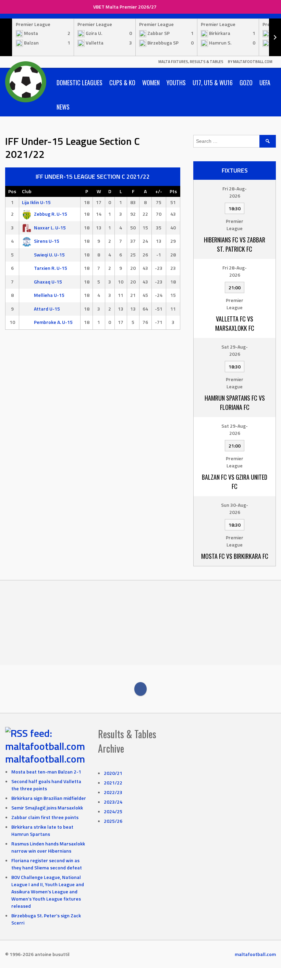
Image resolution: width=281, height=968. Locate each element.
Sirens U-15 (46, 240)
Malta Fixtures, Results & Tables (190, 61)
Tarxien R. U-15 (50, 268)
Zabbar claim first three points (44, 817)
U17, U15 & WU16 (213, 82)
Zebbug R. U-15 (50, 213)
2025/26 (113, 821)
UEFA (264, 82)
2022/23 (113, 792)
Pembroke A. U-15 (53, 322)
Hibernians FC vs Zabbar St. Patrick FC (234, 244)
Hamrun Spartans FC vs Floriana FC (235, 402)
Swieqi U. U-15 (49, 254)
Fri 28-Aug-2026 (234, 192)
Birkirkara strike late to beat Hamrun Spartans (42, 830)
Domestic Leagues (79, 82)
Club (27, 191)
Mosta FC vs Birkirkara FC (234, 556)
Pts (173, 191)
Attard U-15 (47, 308)
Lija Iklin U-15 (36, 202)
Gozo (246, 82)
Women (151, 82)
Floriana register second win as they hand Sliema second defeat (46, 864)
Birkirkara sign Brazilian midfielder (48, 798)
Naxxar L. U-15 (50, 227)
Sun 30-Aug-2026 (234, 508)
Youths (176, 82)
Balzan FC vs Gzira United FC (234, 482)
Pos (12, 191)
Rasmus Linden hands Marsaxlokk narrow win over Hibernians (48, 847)
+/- (158, 191)
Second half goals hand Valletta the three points (46, 785)
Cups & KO (122, 82)
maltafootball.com (45, 759)
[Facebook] (140, 689)
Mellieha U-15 (49, 295)
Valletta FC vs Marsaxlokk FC (234, 323)
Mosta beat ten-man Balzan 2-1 (46, 771)
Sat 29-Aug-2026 (234, 350)
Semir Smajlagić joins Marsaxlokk (47, 807)
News (63, 106)
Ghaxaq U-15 (48, 281)
